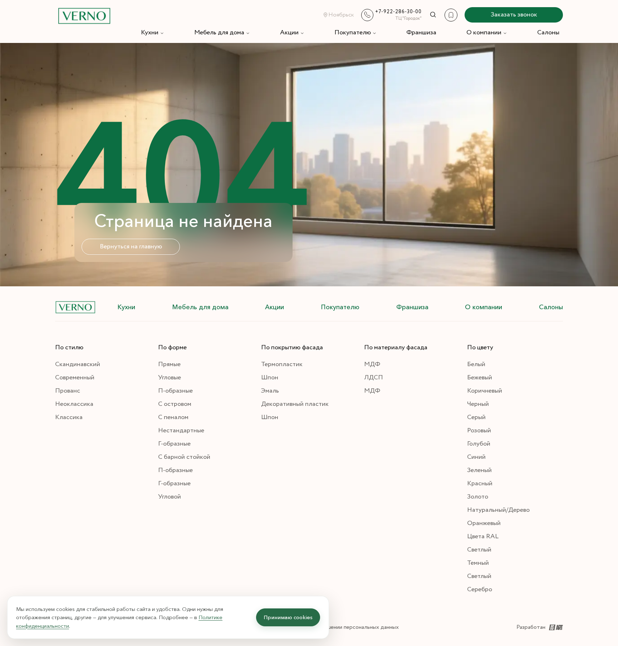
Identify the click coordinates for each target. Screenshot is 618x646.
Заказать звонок (514, 14)
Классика (69, 417)
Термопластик (282, 364)
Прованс (67, 390)
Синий (476, 457)
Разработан (530, 627)
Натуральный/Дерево (498, 510)
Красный (479, 483)
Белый (476, 364)
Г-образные (174, 443)
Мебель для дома (219, 32)
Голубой (478, 443)
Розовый (479, 430)
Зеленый (479, 470)
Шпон (269, 377)
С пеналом (173, 417)
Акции (289, 32)
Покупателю (352, 32)
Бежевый (479, 377)
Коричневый (484, 390)
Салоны (548, 32)
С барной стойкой (184, 457)
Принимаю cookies (288, 617)
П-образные (175, 390)
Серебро (479, 589)
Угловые (169, 377)
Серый (476, 417)
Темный (478, 563)
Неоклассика (74, 404)
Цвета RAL (483, 536)
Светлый (479, 549)
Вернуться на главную (131, 246)
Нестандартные (181, 430)
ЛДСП (373, 377)
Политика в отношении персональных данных (341, 627)
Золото (477, 496)
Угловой (169, 496)
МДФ (372, 364)
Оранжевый (484, 523)
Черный (478, 404)
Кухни (149, 32)
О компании (483, 32)
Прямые (169, 364)
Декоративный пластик (295, 404)
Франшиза (421, 32)
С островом (174, 404)
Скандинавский (77, 364)
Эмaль (270, 390)
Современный (74, 377)
